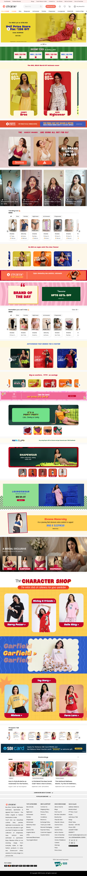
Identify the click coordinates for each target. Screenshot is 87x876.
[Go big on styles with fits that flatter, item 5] (22, 258)
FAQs (56, 848)
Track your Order (46, 825)
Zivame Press (58, 830)
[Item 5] (63, 473)
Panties (28, 817)
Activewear (29, 814)
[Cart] (69, 6)
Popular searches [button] (42, 796)
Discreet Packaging (46, 827)
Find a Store (58, 850)
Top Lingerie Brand (31, 840)
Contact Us (52, 1)
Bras (27, 809)
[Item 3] (48, 430)
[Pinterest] (76, 840)
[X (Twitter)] (72, 840)
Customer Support (46, 832)
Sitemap (57, 845)
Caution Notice (45, 835)
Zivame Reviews (59, 837)
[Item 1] (27, 430)
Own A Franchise (59, 835)
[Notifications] (60, 6)
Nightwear (29, 812)
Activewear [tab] (46, 216)
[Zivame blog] (70, 842)
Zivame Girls (30, 830)
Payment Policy (45, 830)
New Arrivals (29, 807)
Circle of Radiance (60, 840)
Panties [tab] (26, 216)
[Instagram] (74, 840)
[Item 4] (58, 430)
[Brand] (19, 151)
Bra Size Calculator (60, 814)
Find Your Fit (58, 812)
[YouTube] (72, 842)
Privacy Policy (45, 812)
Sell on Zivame (68, 1)
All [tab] (11, 216)
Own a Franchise (78, 1)
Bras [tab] (17, 216)
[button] (41, 6)
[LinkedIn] (74, 842)
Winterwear (29, 822)
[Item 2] (37, 430)
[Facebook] (70, 840)
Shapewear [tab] (57, 216)
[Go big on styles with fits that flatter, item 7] (63, 258)
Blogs (32, 1)
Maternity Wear (31, 825)
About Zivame (59, 807)
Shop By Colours (59, 822)
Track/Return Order (41, 1)
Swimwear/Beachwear (33, 837)
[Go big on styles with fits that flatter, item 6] (42, 258)
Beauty (28, 827)
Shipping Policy (45, 809)
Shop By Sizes (59, 819)
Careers (57, 842)
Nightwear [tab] (35, 216)
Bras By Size (58, 817)
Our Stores (59, 1)
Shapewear (29, 819)
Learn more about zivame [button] (42, 793)
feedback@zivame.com (79, 835)
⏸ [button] (85, 13)
